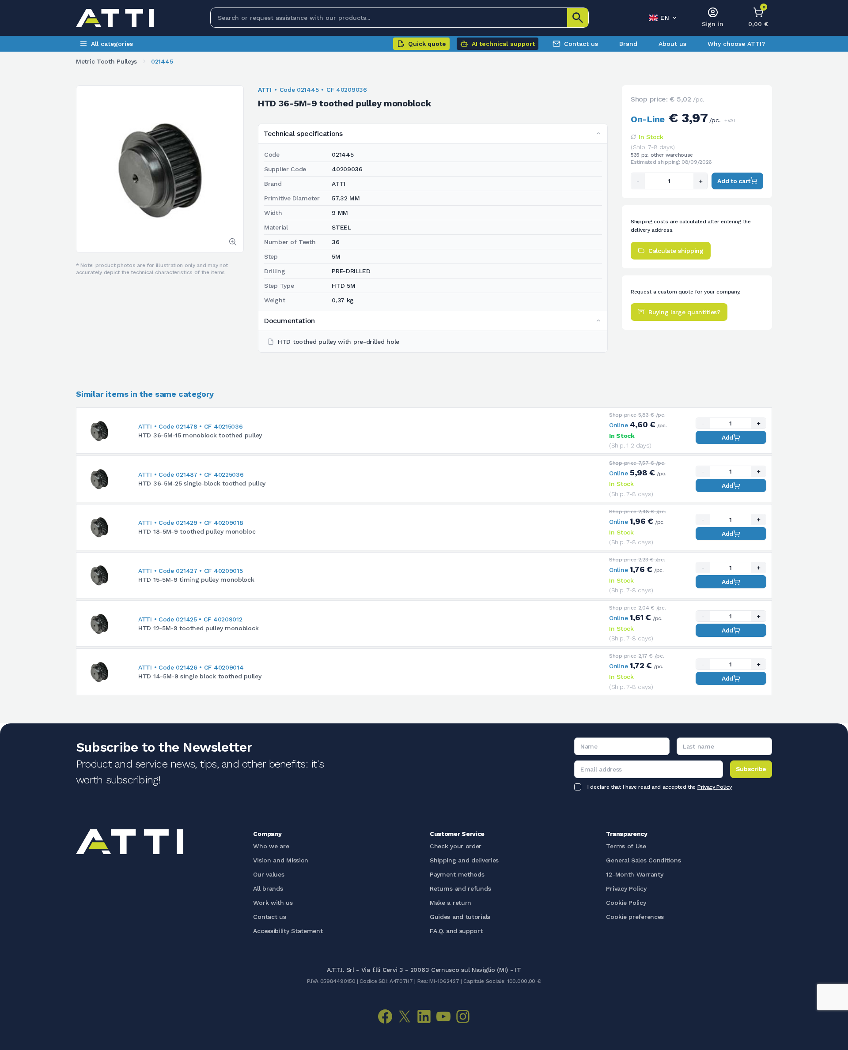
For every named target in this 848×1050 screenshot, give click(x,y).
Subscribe (751, 768)
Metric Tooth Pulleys (106, 61)
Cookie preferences (635, 916)
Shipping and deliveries (464, 860)
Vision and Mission (280, 860)
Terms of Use (626, 846)
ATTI (265, 89)
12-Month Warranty (634, 874)
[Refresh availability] (633, 136)
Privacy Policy (714, 787)
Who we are (271, 846)
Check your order (455, 846)
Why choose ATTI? (736, 43)
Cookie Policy (626, 902)
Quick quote (427, 43)
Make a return (450, 902)
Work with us (272, 902)
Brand (628, 43)
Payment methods (457, 874)
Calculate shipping (676, 250)
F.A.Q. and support (456, 930)
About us (672, 43)
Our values (268, 874)
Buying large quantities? (684, 311)
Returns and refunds (460, 888)
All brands (268, 888)
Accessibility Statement (287, 930)
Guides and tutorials (460, 916)
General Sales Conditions (643, 860)
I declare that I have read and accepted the (659, 787)
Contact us (581, 43)
